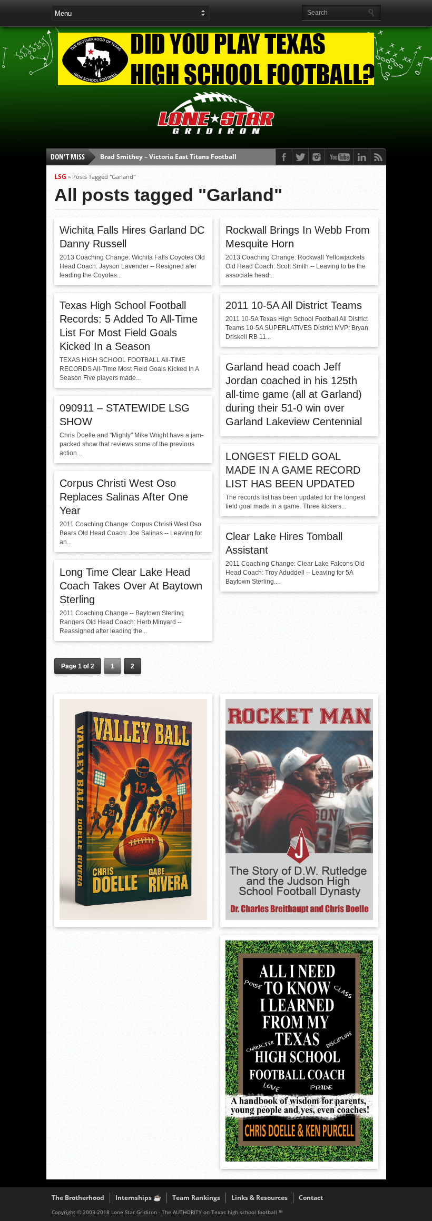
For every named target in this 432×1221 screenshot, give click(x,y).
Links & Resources (259, 1197)
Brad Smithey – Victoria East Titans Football (168, 156)
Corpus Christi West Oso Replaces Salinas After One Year (124, 496)
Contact (311, 1197)
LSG (60, 176)
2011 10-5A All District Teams (293, 305)
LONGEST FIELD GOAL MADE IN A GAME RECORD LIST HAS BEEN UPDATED (292, 470)
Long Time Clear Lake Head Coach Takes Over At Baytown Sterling (131, 585)
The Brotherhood (78, 1197)
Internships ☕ (138, 1197)
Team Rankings (196, 1197)
